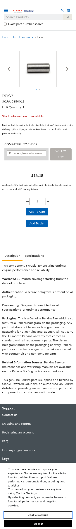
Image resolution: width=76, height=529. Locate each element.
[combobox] (32, 17)
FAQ (5, 441)
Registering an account (18, 432)
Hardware (26, 37)
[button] (62, 10)
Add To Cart (37, 212)
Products (9, 37)
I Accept (38, 523)
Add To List (36, 223)
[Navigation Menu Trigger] (6, 10)
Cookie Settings (38, 514)
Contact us (9, 415)
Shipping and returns (16, 424)
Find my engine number (18, 450)
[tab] (12, 256)
